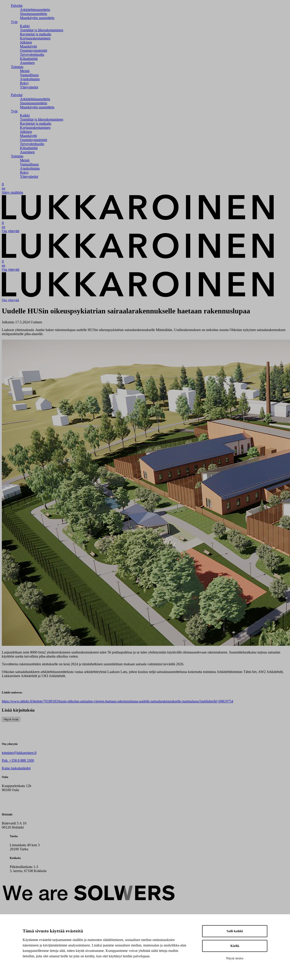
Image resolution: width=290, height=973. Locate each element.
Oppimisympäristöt (33, 50)
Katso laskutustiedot (16, 768)
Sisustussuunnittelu (33, 14)
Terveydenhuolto (32, 54)
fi (3, 184)
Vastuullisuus (29, 75)
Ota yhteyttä (10, 231)
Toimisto (17, 67)
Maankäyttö (28, 46)
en (3, 188)
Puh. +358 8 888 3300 (18, 760)
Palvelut (16, 5)
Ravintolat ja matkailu (35, 34)
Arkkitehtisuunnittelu (35, 10)
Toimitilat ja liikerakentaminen (41, 30)
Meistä (24, 71)
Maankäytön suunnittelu (37, 18)
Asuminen (27, 63)
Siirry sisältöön (12, 192)
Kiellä (234, 946)
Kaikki (25, 26)
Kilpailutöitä (29, 59)
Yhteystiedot (29, 87)
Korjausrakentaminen (35, 38)
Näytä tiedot (234, 958)
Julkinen (26, 42)
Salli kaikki (235, 931)
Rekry (24, 83)
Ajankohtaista (30, 79)
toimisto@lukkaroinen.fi (19, 753)
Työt (14, 22)
